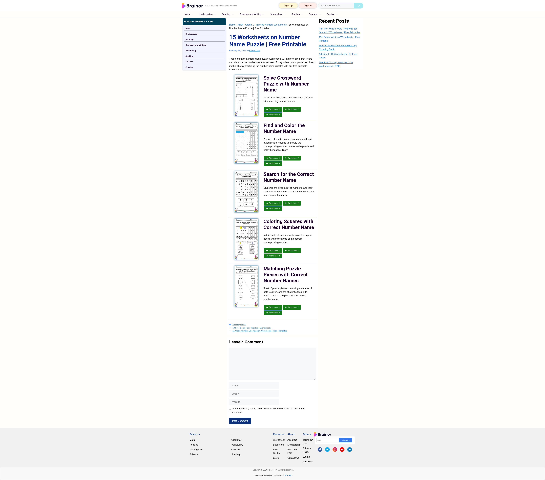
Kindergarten (206, 14)
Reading (226, 14)
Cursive (331, 14)
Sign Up (288, 5)
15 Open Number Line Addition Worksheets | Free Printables (259, 331)
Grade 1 (249, 24)
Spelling (296, 14)
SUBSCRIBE (345, 440)
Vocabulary (276, 14)
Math (187, 14)
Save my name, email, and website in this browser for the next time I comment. (268, 410)
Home (232, 24)
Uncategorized (239, 325)
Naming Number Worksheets (271, 24)
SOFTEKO (289, 475)
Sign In (308, 5)
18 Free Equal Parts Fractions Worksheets (251, 328)
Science (313, 14)
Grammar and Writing (250, 14)
